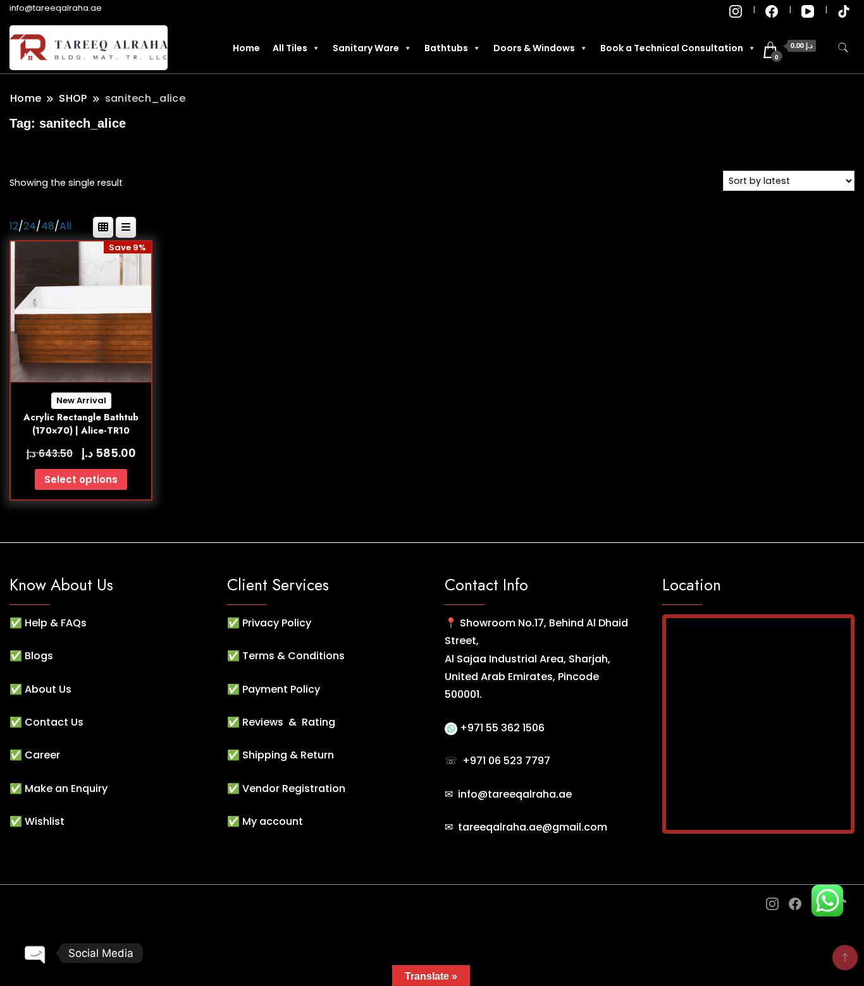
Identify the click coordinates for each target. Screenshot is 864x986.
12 (13, 226)
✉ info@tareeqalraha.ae (508, 794)
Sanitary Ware (366, 48)
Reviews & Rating (288, 722)
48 (47, 226)
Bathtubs (446, 48)
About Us (48, 689)
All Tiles (290, 48)
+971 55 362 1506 (501, 728)
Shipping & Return (288, 755)
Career (42, 755)
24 (29, 226)
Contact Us (54, 722)
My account (272, 821)
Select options (81, 479)
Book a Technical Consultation (671, 48)
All (65, 226)
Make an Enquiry (66, 788)
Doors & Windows (534, 48)
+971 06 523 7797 (506, 760)
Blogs (39, 655)
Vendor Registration (293, 788)
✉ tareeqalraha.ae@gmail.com (526, 827)
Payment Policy (281, 689)
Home (246, 48)
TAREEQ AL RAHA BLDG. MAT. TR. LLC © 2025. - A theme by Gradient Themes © (204, 905)
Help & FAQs (56, 623)
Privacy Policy (276, 623)
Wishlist (45, 821)
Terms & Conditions (293, 655)
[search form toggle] (843, 47)
